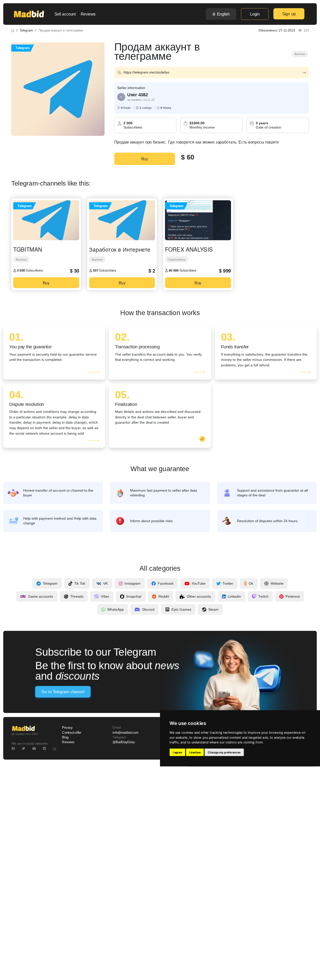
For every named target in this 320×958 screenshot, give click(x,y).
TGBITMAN (27, 249)
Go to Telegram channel (63, 692)
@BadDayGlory (123, 742)
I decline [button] (195, 752)
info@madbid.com (125, 732)
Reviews (88, 14)
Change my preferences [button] (224, 752)
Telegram (26, 30)
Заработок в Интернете (119, 249)
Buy (144, 159)
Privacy (67, 727)
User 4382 (137, 94)
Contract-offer (71, 732)
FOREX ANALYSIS (189, 249)
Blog (65, 737)
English (223, 14)
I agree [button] (177, 752)
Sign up (289, 14)
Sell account (65, 14)
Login (255, 14)
